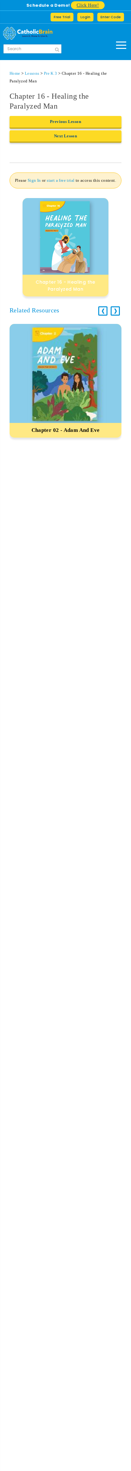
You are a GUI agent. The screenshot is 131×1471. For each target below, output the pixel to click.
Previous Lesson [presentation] (65, 121)
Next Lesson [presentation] (65, 136)
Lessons (32, 73)
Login (85, 16)
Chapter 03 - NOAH (65, 430)
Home (15, 73)
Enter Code (110, 16)
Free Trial (62, 16)
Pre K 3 (50, 73)
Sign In (34, 180)
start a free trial (60, 180)
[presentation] (102, 311)
